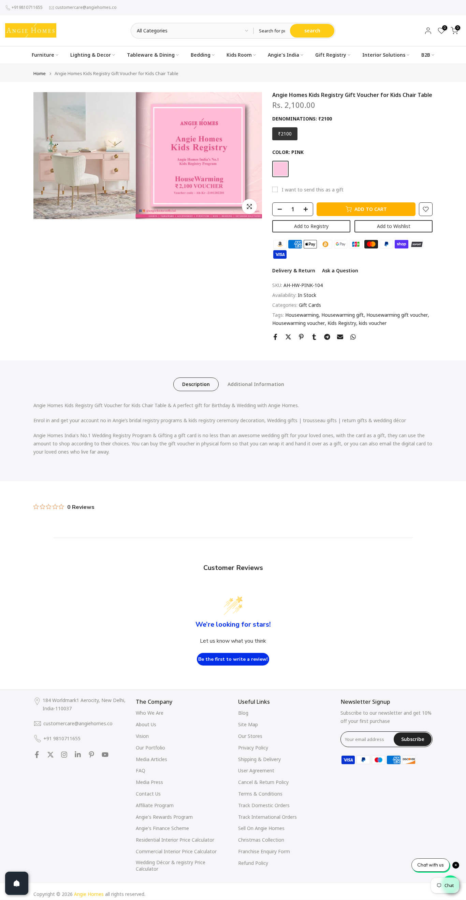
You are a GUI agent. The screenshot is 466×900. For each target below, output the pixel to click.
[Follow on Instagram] (64, 754)
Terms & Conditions (260, 793)
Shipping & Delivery (259, 759)
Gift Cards (310, 305)
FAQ (140, 770)
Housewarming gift (342, 315)
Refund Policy (253, 863)
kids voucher (373, 323)
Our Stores (250, 736)
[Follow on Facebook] (36, 754)
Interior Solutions (383, 55)
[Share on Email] (340, 337)
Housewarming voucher (298, 323)
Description (196, 384)
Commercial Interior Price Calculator (176, 851)
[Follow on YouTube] (105, 754)
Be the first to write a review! (233, 659)
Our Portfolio (150, 747)
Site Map (248, 724)
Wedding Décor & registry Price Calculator (170, 865)
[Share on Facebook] (275, 337)
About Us (146, 724)
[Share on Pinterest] (301, 337)
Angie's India (283, 55)
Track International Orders (267, 817)
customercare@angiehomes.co (86, 7)
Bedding (200, 55)
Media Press (149, 782)
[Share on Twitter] (288, 337)
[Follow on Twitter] (50, 754)
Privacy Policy (253, 747)
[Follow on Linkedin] (77, 754)
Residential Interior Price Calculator (175, 840)
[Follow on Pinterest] (91, 754)
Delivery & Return (293, 270)
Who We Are (149, 713)
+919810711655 (27, 7)
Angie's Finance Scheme (162, 828)
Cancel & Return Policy (263, 782)
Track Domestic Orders (264, 805)
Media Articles (151, 759)
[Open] (16, 883)
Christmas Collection (261, 840)
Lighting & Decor (90, 55)
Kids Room (239, 55)
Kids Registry (341, 323)
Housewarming (302, 315)
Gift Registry (330, 55)
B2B (425, 55)
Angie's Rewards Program (164, 817)
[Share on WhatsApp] (353, 337)
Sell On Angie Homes (261, 828)
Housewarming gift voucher (397, 315)
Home (39, 73)
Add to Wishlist (393, 226)
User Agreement (256, 770)
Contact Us (148, 793)
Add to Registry (311, 226)
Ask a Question (340, 270)
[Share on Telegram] (327, 337)
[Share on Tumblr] (314, 337)
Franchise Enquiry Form (264, 851)
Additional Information (256, 384)
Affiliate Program (155, 805)
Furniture (43, 55)
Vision (142, 736)
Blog (243, 713)
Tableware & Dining (151, 55)
